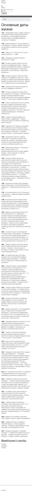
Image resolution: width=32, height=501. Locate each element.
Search (3, 8)
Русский (3, 2)
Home (4, 19)
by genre (3, 444)
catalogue (4, 446)
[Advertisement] (16, 466)
